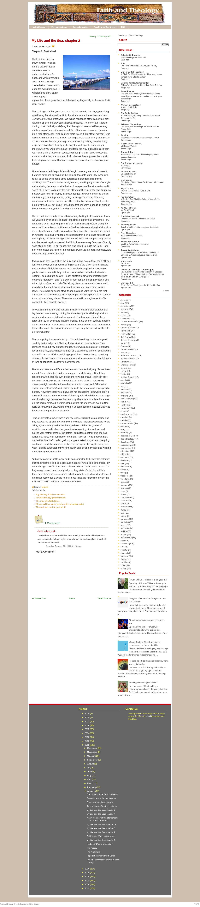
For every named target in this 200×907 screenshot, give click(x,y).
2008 (87, 876)
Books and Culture (130, 241)
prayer (123, 534)
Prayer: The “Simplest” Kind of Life (135, 191)
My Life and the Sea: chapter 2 (56, 40)
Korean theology (128, 340)
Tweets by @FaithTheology (130, 35)
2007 (87, 880)
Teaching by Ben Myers (104, 27)
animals (124, 383)
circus (123, 411)
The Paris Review (129, 113)
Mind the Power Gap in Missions (134, 244)
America (124, 300)
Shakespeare (126, 365)
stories (45, 487)
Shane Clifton (127, 152)
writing (123, 568)
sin (122, 547)
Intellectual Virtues (128, 146)
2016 (87, 725)
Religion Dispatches (131, 124)
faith (122, 463)
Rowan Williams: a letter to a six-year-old (148, 580)
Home (72, 598)
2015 (87, 729)
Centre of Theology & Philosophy (137, 269)
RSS (123, 27)
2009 (87, 872)
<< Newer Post (39, 598)
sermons (124, 544)
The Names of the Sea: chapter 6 (102, 794)
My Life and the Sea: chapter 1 (101, 840)
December (92, 748)
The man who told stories (47, 501)
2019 (87, 713)
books (123, 402)
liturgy (123, 510)
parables (124, 519)
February (91, 787)
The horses (92, 848)
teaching (124, 556)
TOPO (196, 904)
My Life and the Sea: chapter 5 (101, 810)
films (122, 469)
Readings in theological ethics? (143, 682)
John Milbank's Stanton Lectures (102, 806)
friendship (125, 479)
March (90, 783)
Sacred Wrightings (130, 250)
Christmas (125, 318)
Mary (123, 343)
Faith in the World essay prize (100, 836)
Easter (123, 324)
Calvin (123, 315)
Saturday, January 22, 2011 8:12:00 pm (64, 546)
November (92, 752)
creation (124, 417)
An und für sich (128, 171)
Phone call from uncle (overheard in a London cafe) (60, 504)
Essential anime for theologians (101, 798)
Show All (166, 291)
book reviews (126, 398)
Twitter (123, 374)
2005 (87, 888)
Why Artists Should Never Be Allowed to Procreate (142, 182)
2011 (87, 745)
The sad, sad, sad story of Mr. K (51, 507)
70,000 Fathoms (128, 208)
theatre (124, 559)
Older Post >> (104, 598)
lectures (124, 500)
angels (123, 380)
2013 (87, 737)
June (89, 771)
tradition (124, 562)
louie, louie (126, 261)
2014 (87, 733)
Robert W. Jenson (129, 355)
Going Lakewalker (128, 174)
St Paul (124, 368)
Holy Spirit (125, 331)
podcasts (124, 528)
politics (123, 531)
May (89, 775)
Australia (124, 309)
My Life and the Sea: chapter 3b (101, 824)
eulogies (124, 460)
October (91, 756)
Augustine (125, 306)
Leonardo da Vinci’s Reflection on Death (138, 219)
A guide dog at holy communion (50, 494)
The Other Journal (130, 216)
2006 (87, 884)
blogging (124, 395)
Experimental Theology (132, 72)
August (90, 764)
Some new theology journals (100, 802)
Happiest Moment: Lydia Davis (101, 856)
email (148, 716)
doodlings (125, 442)
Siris (123, 63)
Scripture (124, 362)
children (124, 405)
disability (124, 432)
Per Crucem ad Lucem (131, 163)
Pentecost (125, 263)
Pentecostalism (127, 349)
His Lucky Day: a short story (100, 844)
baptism (124, 392)
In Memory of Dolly (129, 107)
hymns (123, 488)
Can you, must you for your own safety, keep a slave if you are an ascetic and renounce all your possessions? (141, 96)
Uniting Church (127, 377)
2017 (87, 721)
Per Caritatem (127, 197)
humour (124, 485)
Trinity (123, 371)
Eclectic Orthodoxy (130, 55)
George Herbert (128, 328)
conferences (126, 414)
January (91, 791)
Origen (123, 346)
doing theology (127, 439)
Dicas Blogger (34, 904)
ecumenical (126, 448)
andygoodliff (127, 283)
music (123, 516)
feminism (124, 466)
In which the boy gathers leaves (50, 498)
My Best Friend (127, 210)
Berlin (123, 312)
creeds (123, 420)
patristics (124, 522)
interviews (125, 497)
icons (123, 491)
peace (123, 525)
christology (125, 408)
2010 (87, 869)
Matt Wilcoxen (39, 27)
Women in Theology (131, 105)
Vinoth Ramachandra (131, 144)
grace (123, 482)
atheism (124, 389)
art (122, 386)
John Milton (126, 334)
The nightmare (93, 852)
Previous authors (59, 27)
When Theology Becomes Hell (133, 57)
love (122, 513)
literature (124, 506)
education (125, 451)
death (123, 426)
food (122, 473)
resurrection (126, 537)
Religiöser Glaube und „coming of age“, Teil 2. (140, 138)
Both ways (125, 165)
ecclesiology (126, 445)
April (89, 779)
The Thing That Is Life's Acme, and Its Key (139, 66)
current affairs (127, 423)
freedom (124, 476)
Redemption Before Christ (131, 235)
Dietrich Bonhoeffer (129, 321)
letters (123, 503)
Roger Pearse (127, 91)
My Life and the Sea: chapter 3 (101, 828)
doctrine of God (127, 436)
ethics (123, 454)
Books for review (80, 27)
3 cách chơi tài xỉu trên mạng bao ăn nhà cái (140, 227)
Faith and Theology (7, 904)
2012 (87, 741)
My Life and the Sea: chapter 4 (101, 814)
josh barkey (126, 180)
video (123, 565)
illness (123, 494)
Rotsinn (125, 135)
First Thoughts (128, 233)
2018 (87, 717)
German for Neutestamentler (135, 83)
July (89, 768)
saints (123, 540)
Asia (122, 303)
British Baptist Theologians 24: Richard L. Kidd (140, 285)
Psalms (124, 352)
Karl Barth (125, 337)
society (124, 550)
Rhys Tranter (127, 188)
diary (123, 429)
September (92, 760)
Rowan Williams (128, 358)
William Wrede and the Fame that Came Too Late (141, 85)
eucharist (125, 457)
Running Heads (128, 224)
